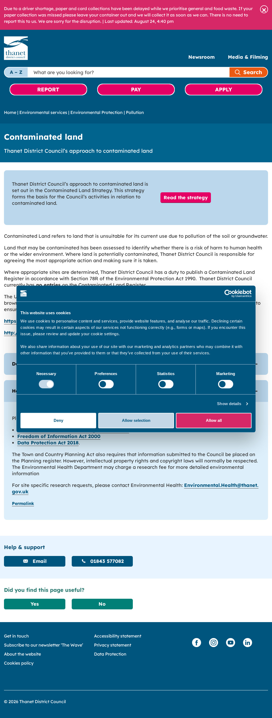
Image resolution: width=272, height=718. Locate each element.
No (102, 604)
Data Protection (110, 654)
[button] (264, 9)
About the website (22, 654)
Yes (35, 604)
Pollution (135, 112)
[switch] (106, 384)
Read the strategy (186, 197)
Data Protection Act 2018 (48, 443)
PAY (136, 89)
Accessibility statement (117, 636)
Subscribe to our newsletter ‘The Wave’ (43, 645)
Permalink (23, 503)
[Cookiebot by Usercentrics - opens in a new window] (228, 294)
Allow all (214, 420)
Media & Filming (248, 57)
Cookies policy (18, 663)
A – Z (16, 72)
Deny (58, 420)
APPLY (223, 89)
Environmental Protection (96, 112)
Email (38, 561)
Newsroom (201, 57)
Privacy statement (112, 645)
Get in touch (16, 636)
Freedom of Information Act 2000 (58, 436)
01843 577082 (106, 561)
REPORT (48, 89)
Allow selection (136, 420)
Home (10, 112)
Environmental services (43, 112)
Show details (229, 403)
